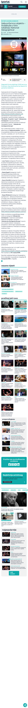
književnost (5, 490)
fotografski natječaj (7, 291)
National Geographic (7, 289)
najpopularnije (9, 530)
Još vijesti (12, 573)
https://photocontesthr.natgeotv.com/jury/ (13, 211)
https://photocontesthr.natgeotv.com (12, 114)
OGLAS (14, 14)
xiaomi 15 (4, 293)
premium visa (19, 291)
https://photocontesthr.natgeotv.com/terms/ (14, 251)
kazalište (13, 490)
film (19, 490)
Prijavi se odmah (7, 481)
